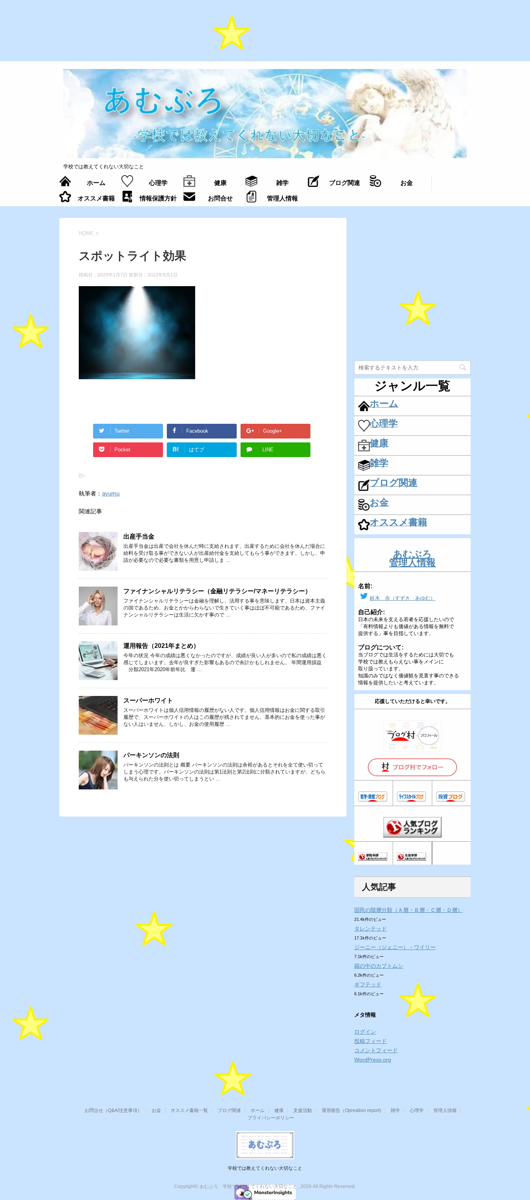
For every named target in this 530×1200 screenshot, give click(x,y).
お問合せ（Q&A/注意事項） (113, 1110)
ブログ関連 (229, 1110)
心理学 (417, 1110)
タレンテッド (370, 928)
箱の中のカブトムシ (378, 966)
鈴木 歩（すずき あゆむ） (402, 598)
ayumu (111, 493)
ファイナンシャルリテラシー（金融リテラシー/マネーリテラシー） (217, 591)
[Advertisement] (265, 34)
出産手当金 (138, 536)
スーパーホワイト (148, 700)
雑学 (395, 1110)
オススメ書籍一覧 (189, 1110)
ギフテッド (367, 984)
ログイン (365, 1032)
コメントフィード (376, 1050)
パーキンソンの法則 (151, 755)
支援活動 (302, 1110)
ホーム (258, 1110)
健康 (279, 1110)
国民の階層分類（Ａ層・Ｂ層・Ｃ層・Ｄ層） (408, 910)
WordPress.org (372, 1060)
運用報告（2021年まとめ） (161, 645)
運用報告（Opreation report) (351, 1110)
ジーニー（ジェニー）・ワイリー (395, 947)
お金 (156, 1110)
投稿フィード (370, 1041)
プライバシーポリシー (271, 1118)
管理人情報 (445, 1110)
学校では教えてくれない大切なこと (265, 1168)
